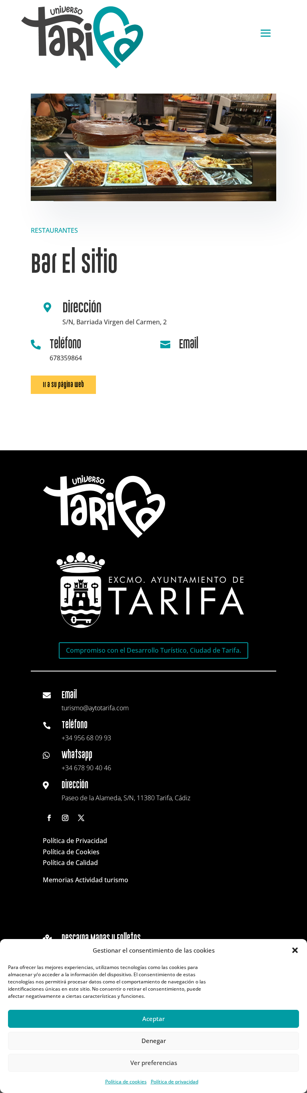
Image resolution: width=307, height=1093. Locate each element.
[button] (295, 950)
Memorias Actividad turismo (85, 879)
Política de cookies (126, 1081)
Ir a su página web (63, 384)
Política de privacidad (174, 1081)
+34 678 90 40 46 (86, 767)
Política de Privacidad (75, 840)
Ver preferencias (153, 1063)
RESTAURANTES (54, 230)
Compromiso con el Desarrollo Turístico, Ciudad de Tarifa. (153, 650)
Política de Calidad (70, 862)
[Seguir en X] (81, 817)
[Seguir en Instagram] (65, 817)
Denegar (154, 1041)
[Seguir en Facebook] (49, 817)
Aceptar (153, 1019)
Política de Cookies (71, 851)
